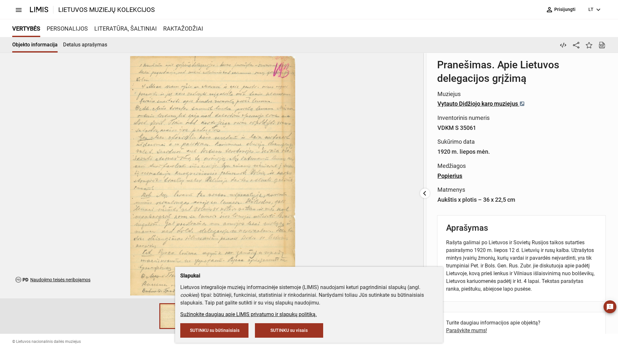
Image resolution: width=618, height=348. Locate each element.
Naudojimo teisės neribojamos (60, 279)
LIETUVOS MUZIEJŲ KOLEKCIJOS (106, 10)
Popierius (449, 175)
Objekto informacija (35, 45)
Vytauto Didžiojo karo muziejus (478, 103)
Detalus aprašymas (85, 45)
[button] (152, 316)
